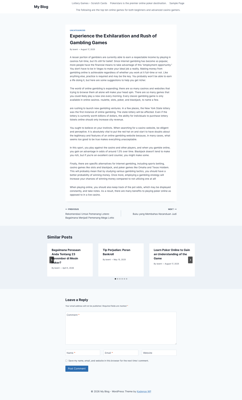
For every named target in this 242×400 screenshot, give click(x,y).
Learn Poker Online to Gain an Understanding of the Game (172, 254)
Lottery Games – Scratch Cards (89, 3)
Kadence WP (144, 391)
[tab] (115, 279)
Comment (73, 314)
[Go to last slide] (51, 260)
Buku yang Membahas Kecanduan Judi (155, 211)
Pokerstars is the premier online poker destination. (138, 3)
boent (75, 49)
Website (147, 352)
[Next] (190, 260)
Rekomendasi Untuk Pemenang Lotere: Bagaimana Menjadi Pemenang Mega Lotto (89, 213)
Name (71, 352)
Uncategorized (77, 30)
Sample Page (176, 3)
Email (109, 352)
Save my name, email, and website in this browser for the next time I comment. (108, 360)
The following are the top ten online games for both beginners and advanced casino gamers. (128, 10)
